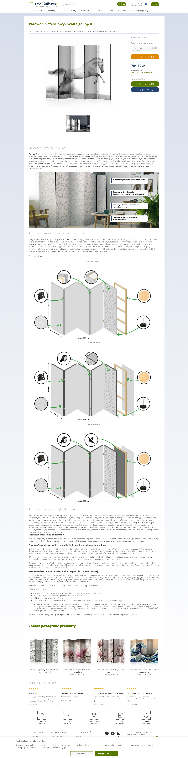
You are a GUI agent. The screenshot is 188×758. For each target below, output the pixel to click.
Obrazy (39, 10)
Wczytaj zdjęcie (143, 89)
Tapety (62, 10)
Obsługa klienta (36, 732)
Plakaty (73, 10)
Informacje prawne (58, 732)
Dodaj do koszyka (143, 84)
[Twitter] (113, 733)
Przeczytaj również (82, 732)
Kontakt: (135, 4)
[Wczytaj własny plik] (124, 4)
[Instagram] (119, 733)
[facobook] (145, 4)
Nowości (111, 10)
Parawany (85, 10)
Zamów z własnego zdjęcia (140, 10)
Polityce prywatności (26, 747)
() (156, 4)
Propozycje (98, 10)
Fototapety (51, 10)
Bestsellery (122, 10)
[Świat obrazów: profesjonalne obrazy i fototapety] (43, 4)
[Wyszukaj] (119, 4)
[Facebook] (107, 733)
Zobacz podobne (143, 57)
